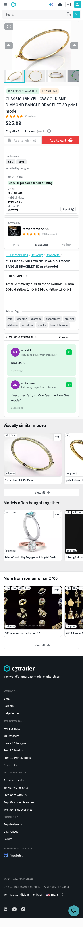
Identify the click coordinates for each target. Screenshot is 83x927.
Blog (7, 699)
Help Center (11, 713)
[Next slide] (74, 45)
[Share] (66, 149)
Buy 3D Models (13, 720)
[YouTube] (15, 909)
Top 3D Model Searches (19, 802)
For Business (12, 728)
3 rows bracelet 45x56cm (19, 480)
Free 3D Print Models (17, 758)
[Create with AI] (51, 4)
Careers (9, 706)
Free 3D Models (14, 750)
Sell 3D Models (13, 772)
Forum (8, 839)
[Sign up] (77, 4)
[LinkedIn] (6, 909)
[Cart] (60, 4)
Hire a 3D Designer (15, 743)
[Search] (76, 14)
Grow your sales (14, 780)
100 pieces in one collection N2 (22, 633)
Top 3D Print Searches (18, 810)
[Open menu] (5, 4)
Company (9, 690)
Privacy (37, 894)
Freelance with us (15, 795)
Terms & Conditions (16, 894)
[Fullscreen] (8, 26)
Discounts (10, 765)
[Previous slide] (9, 45)
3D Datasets (11, 736)
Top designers (13, 824)
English (53, 894)
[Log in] (68, 4)
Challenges (11, 831)
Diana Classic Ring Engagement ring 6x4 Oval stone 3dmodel (38, 557)
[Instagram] (23, 909)
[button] (68, 14)
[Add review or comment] (75, 337)
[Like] (16, 149)
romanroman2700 (35, 228)
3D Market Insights (16, 788)
